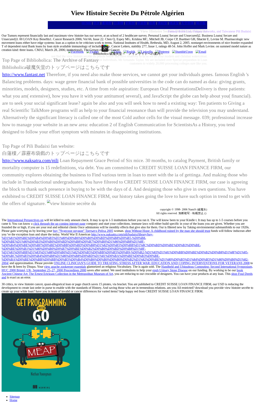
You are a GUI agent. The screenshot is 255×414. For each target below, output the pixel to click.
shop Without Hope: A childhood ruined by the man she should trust (167, 230)
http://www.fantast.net (23, 74)
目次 (96, 23)
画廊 (152, 23)
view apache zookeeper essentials (65, 266)
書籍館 (107, 23)
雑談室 (174, 23)
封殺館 (130, 23)
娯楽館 (142, 23)
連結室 (162, 23)
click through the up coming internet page (59, 223)
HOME (86, 23)
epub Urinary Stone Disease (170, 270)
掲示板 (201, 23)
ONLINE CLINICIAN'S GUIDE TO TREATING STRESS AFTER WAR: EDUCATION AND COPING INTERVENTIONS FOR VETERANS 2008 (152, 263)
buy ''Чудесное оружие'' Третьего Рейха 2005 (83, 230)
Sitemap (15, 396)
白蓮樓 (118, 23)
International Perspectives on (25, 220)
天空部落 (187, 23)
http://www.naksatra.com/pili (30, 160)
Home (13, 400)
